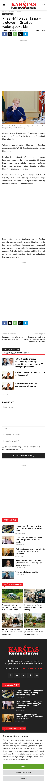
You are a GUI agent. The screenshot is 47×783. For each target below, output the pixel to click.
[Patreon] (30, 675)
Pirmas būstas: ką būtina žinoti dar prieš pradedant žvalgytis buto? (12, 632)
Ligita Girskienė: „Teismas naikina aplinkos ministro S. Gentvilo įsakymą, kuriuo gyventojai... (30, 563)
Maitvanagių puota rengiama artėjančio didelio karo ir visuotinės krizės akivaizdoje (30, 551)
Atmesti (23, 778)
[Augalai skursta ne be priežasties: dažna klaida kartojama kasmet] (34, 620)
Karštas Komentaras (9, 30)
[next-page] (7, 394)
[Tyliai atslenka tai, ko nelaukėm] (8, 575)
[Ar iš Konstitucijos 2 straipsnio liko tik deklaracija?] (8, 375)
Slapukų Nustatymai (23, 772)
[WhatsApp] (15, 34)
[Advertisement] (23, 65)
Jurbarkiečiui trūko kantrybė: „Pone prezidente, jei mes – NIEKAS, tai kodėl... (29, 540)
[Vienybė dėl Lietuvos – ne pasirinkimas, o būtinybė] (8, 386)
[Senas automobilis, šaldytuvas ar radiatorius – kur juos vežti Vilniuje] (12, 596)
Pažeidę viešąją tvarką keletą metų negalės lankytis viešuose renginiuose (34, 339)
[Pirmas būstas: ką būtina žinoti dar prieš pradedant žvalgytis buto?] (12, 620)
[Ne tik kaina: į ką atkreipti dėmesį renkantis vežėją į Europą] (34, 596)
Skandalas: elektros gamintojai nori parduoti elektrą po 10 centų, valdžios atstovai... (29, 528)
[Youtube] (17, 675)
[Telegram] (25, 34)
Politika (18, 12)
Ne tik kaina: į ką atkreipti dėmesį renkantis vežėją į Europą (33, 607)
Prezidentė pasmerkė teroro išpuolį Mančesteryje (12, 338)
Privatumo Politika (22, 759)
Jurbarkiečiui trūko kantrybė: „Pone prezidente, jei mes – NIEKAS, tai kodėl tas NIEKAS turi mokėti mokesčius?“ (29, 705)
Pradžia (4, 12)
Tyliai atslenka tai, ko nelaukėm (27, 572)
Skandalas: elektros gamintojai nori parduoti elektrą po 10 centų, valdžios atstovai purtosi (29, 693)
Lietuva (11, 12)
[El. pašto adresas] (20, 34)
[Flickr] (36, 675)
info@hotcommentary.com (32, 668)
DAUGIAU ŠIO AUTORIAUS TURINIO (16, 353)
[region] (23, 758)
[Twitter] (23, 675)
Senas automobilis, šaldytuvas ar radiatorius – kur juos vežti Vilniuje (12, 607)
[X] (10, 34)
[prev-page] (3, 394)
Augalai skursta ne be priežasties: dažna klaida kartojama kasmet (33, 632)
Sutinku (23, 766)
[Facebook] (4, 34)
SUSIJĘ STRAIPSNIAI (11, 350)
